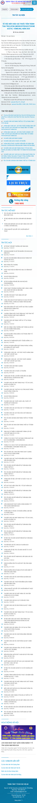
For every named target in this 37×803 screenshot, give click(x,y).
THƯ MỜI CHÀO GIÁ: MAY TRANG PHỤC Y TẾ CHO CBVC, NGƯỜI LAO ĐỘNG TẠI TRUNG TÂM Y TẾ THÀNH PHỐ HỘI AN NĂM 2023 (18, 149)
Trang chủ (4, 9)
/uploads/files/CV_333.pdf (18, 102)
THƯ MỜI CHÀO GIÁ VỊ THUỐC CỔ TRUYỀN (15, 141)
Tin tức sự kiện (14, 9)
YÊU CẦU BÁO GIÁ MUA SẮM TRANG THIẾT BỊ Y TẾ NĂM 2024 (19, 160)
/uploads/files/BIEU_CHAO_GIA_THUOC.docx (23, 104)
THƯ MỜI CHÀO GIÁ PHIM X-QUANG (13, 138)
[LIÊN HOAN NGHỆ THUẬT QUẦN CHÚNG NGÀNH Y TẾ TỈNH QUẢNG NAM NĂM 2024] (18, 732)
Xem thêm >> (29, 236)
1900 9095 (19, 203)
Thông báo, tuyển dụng (27, 9)
